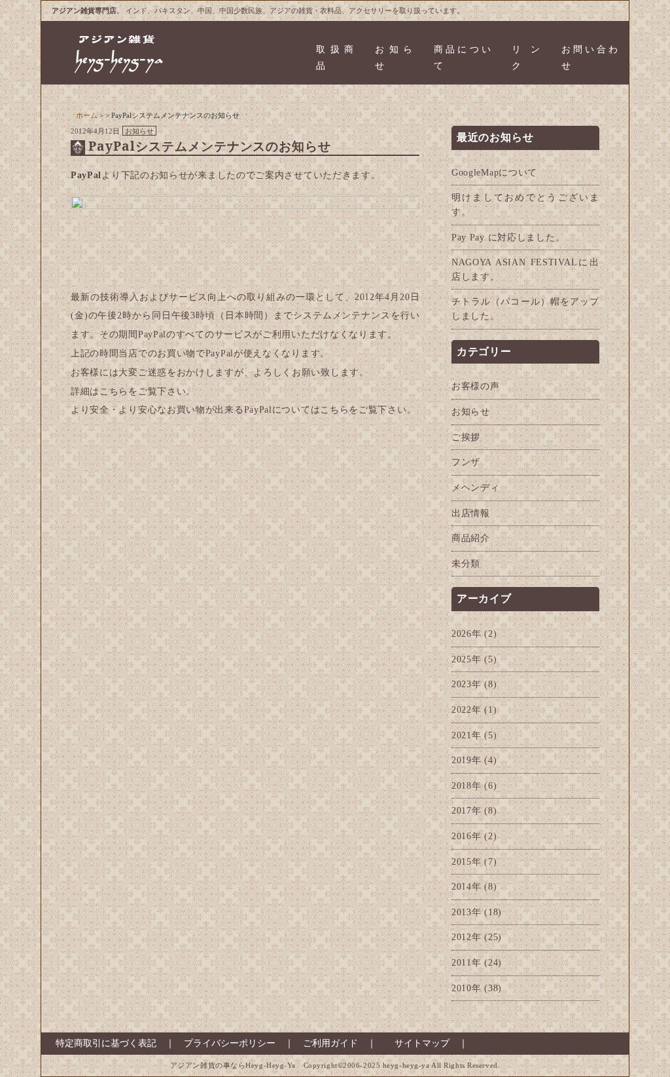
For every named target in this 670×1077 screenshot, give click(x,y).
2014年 (466, 886)
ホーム (86, 115)
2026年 (466, 633)
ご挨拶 (465, 437)
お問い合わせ (589, 58)
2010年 (466, 988)
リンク (526, 58)
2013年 (466, 912)
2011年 (466, 962)
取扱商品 (335, 58)
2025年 (466, 659)
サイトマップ (422, 1043)
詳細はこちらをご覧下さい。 (133, 391)
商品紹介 (470, 538)
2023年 (466, 684)
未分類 (465, 563)
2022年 (466, 709)
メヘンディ (475, 487)
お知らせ (394, 58)
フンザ (465, 462)
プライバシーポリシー (229, 1043)
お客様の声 (475, 386)
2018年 (466, 785)
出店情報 (470, 513)
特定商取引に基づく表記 (101, 1043)
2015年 (466, 861)
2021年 (466, 735)
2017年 (466, 810)
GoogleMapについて (494, 172)
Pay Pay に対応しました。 (508, 237)
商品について (462, 58)
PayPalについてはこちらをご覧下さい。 (330, 410)
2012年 (466, 937)
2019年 (466, 760)
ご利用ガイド (330, 1043)
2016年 (466, 836)
